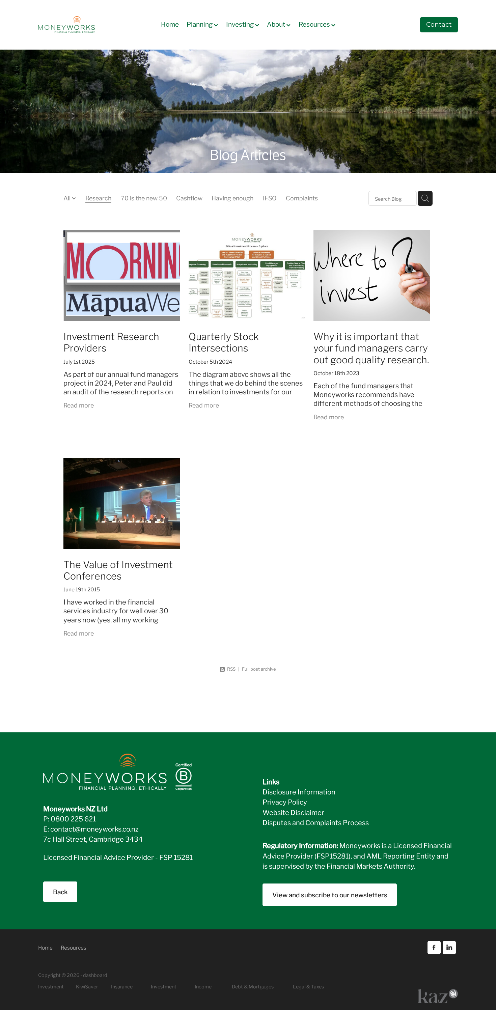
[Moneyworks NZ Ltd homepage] (80, 25)
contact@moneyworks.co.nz (94, 828)
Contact (439, 25)
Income (203, 986)
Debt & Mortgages (253, 986)
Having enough (232, 197)
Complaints (302, 197)
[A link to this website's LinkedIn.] (449, 947)
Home (170, 23)
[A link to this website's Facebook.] (434, 947)
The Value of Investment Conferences (118, 569)
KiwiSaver (87, 986)
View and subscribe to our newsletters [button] (329, 894)
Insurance (122, 986)
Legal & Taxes (308, 986)
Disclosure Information (299, 791)
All (67, 197)
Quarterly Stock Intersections (224, 341)
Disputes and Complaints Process (316, 822)
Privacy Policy (285, 801)
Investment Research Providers (111, 341)
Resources (315, 23)
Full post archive (259, 669)
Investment (163, 986)
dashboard (95, 974)
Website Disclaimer (293, 812)
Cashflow (189, 197)
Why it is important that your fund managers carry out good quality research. (371, 347)
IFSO (270, 197)
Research (98, 197)
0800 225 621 (73, 818)
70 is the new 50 (144, 197)
